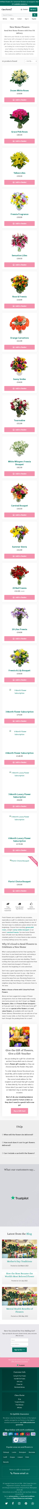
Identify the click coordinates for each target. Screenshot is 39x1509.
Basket (25, 9)
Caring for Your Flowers (19, 1376)
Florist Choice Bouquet (19, 881)
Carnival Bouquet (19, 505)
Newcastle (6, 1462)
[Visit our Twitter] (6, 1503)
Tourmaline (19, 420)
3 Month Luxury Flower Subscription (19, 795)
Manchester (32, 1452)
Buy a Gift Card (19, 1111)
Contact (19, 19)
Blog (29, 1233)
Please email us (20, 1473)
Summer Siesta (19, 546)
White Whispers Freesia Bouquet (19, 463)
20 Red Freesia (19, 588)
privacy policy (13, 1496)
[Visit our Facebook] (13, 1503)
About (12, 19)
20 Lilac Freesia (19, 629)
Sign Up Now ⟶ (19, 1350)
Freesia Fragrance (19, 214)
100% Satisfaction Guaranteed (19, 1361)
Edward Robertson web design (22, 1498)
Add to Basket (20, 100)
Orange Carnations (19, 337)
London (14, 1452)
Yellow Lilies (19, 172)
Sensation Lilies (19, 255)
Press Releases (19, 1405)
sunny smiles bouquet (21, 930)
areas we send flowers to (23, 1447)
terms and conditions (27, 1496)
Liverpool (20, 1457)
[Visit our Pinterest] (26, 1503)
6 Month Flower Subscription (20, 753)
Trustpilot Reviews (19, 1402)
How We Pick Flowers (19, 1378)
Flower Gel (19, 1384)
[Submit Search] (34, 15)
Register (34, 19)
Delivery (5, 19)
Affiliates (19, 1407)
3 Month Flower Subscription (20, 711)
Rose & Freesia (19, 296)
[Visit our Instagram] (19, 1503)
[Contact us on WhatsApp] (33, 1503)
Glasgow (12, 1457)
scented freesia (13, 932)
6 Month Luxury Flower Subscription (19, 839)
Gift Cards (19, 1381)
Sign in (27, 19)
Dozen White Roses (19, 90)
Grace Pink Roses (19, 131)
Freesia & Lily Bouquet (19, 670)
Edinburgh (6, 1452)
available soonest (20, 4)
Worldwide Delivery (19, 1387)
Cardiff (5, 1457)
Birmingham (22, 1452)
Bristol (27, 1457)
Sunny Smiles (19, 379)
